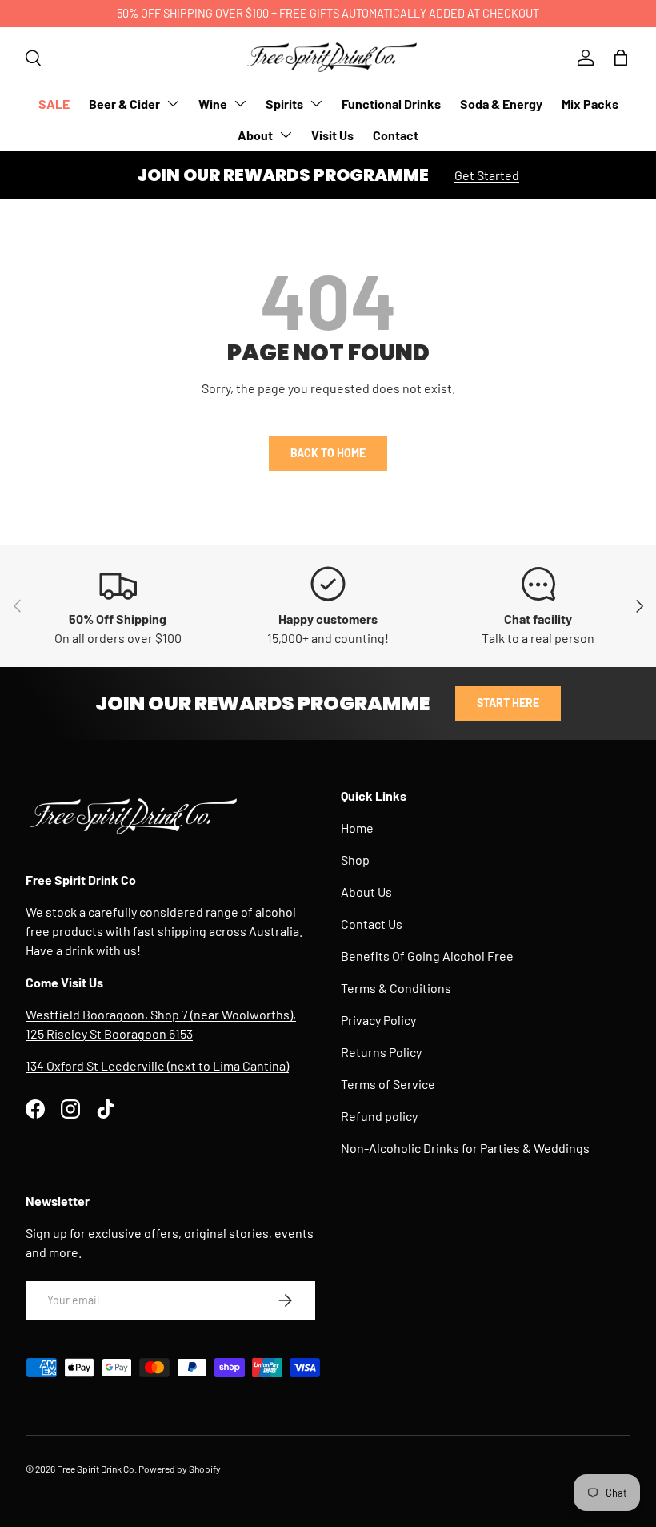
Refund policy (379, 1115)
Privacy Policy (378, 1019)
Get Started (486, 175)
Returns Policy (381, 1051)
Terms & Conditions (396, 987)
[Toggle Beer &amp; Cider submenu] (172, 103)
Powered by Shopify (179, 1468)
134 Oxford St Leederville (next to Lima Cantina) (157, 1065)
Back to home (328, 453)
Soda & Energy (501, 103)
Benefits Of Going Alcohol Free (427, 955)
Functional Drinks (391, 103)
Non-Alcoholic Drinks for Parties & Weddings (465, 1147)
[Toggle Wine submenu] (240, 103)
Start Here (508, 702)
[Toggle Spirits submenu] (316, 103)
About (255, 135)
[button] (620, 57)
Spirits (284, 103)
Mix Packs (590, 103)
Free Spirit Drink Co (95, 1468)
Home (357, 827)
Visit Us (332, 135)
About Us (366, 891)
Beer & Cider (124, 103)
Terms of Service (388, 1083)
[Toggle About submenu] (285, 134)
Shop (355, 859)
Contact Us (371, 923)
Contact (395, 135)
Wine (212, 103)
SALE (54, 103)
